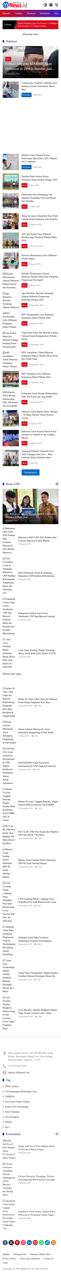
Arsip (5, 1263)
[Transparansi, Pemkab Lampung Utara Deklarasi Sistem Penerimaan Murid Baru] (11, 90)
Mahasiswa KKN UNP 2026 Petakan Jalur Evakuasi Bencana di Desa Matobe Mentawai (37, 539)
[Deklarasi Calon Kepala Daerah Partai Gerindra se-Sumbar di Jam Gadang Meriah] (11, 438)
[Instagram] (23, 1242)
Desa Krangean (12, 1117)
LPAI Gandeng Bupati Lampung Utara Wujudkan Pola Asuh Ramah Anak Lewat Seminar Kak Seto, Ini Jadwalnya (37, 901)
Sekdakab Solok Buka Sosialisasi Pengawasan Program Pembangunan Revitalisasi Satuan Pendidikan (34, 939)
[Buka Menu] (51, 5)
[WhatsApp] (41, 1242)
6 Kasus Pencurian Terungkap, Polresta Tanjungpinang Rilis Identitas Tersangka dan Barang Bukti (36, 1178)
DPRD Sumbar (12, 1086)
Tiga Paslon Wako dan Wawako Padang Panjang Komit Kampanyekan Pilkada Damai (39, 335)
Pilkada (8, 1122)
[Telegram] (47, 1242)
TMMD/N (9, 1096)
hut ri (7, 1127)
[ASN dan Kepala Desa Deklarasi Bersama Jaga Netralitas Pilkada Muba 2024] (11, 241)
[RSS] (53, 1242)
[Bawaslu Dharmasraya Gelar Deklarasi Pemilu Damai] (11, 260)
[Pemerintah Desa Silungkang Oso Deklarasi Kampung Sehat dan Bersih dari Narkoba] (11, 201)
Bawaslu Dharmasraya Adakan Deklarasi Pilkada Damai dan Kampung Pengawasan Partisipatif (39, 276)
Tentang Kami (19, 1254)
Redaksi (6, 1254)
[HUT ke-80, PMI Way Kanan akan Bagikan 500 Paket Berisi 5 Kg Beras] (9, 834)
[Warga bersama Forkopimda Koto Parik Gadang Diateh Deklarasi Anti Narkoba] (11, 221)
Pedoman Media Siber (40, 1254)
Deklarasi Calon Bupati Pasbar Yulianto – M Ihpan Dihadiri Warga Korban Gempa (39, 414)
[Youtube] (35, 1242)
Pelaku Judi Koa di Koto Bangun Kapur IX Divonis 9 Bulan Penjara (36, 1148)
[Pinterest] (17, 1242)
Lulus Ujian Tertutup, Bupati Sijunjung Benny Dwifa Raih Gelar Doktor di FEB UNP (36, 652)
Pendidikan (26, 95)
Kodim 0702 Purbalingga (16, 1107)
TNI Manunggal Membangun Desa (21, 1091)
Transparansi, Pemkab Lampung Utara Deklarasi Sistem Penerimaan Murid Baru (39, 86)
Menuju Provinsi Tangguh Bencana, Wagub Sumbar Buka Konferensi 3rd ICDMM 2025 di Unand (38, 803)
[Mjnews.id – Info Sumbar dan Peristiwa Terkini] (15, 4)
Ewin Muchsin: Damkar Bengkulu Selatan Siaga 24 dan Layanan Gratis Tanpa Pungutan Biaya (37, 1012)
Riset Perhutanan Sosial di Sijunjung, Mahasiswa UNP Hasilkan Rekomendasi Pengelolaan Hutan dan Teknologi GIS (36, 575)
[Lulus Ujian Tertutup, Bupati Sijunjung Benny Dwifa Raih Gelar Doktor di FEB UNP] (9, 653)
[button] (45, 5)
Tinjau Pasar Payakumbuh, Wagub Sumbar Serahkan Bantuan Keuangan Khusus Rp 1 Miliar (38, 975)
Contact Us (48, 1258)
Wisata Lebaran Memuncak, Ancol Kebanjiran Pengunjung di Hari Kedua (36, 731)
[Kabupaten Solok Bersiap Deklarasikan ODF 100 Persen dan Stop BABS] (11, 398)
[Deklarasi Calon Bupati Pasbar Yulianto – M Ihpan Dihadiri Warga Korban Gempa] (11, 418)
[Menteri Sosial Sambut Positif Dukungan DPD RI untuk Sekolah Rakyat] (9, 863)
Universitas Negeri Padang (17, 1101)
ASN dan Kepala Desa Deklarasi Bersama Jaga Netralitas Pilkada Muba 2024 (39, 237)
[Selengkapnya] (56, 483)
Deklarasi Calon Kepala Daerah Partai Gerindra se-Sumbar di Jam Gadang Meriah (38, 434)
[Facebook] (5, 1242)
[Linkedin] (29, 1242)
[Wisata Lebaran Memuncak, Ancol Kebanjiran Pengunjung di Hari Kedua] (9, 732)
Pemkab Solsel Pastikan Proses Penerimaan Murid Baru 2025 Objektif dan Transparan (39, 158)
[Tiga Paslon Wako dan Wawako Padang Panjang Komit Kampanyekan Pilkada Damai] (11, 339)
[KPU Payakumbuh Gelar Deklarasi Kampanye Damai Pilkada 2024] (11, 320)
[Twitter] (11, 1242)
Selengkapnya (30, 472)
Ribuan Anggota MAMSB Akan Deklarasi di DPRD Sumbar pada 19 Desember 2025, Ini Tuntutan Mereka (29, 66)
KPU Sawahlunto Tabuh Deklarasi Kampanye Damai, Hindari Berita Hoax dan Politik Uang (39, 355)
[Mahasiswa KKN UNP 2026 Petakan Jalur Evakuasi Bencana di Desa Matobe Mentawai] (9, 540)
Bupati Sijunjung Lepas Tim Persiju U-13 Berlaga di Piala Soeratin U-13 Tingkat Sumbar (25, 24)
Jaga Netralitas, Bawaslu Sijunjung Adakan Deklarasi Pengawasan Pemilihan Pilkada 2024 (37, 296)
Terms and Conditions (30, 1258)
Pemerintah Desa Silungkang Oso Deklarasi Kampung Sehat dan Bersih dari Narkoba (38, 197)
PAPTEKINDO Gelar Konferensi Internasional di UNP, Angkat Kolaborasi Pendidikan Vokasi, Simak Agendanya (37, 765)
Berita (8, 59)
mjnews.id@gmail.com (18, 1072)
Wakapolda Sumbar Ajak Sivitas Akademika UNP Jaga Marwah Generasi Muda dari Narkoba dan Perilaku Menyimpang (36, 615)
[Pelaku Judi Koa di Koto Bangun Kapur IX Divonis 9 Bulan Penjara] (9, 1149)
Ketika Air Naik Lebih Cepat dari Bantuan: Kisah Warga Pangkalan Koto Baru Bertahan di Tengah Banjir (38, 701)
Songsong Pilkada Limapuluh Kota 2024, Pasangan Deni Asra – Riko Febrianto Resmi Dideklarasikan (37, 454)
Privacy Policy (9, 1258)
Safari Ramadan (12, 1112)
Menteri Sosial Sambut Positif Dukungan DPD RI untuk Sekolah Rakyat (37, 862)
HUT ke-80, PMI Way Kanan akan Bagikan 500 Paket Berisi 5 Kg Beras (38, 833)
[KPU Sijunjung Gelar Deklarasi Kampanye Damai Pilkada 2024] (11, 379)
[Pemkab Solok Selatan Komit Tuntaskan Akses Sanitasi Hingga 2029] (11, 181)
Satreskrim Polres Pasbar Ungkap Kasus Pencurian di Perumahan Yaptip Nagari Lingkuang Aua (36, 1213)
